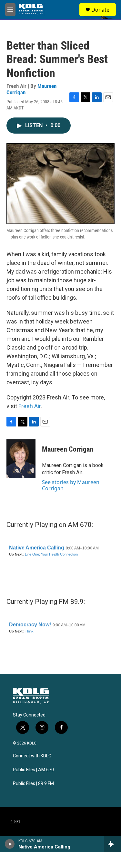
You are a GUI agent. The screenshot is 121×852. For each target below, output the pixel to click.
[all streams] (112, 844)
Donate (100, 10)
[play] (10, 844)
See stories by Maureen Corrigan (70, 485)
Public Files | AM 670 (33, 769)
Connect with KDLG (32, 756)
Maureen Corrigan (67, 449)
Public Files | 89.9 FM (33, 783)
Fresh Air (29, 406)
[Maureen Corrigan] (20, 458)
